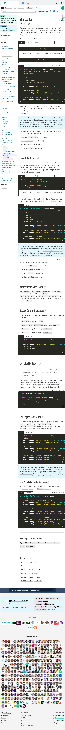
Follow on (52, 598)
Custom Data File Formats (8, 96)
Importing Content (7, 56)
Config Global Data (7, 91)
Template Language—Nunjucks (31, 581)
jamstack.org (6, 607)
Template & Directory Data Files (9, 87)
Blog (15, 8)
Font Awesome (59, 715)
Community (21, 8)
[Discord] (57, 11)
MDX (4, 107)
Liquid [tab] (22, 42)
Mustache (4, 123)
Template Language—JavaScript (31, 573)
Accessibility (4, 715)
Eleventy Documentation (26, 16)
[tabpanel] (41, 53)
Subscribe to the (44, 604)
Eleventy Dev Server (7, 167)
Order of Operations (7, 180)
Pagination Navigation (8, 75)
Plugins (4, 184)
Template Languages (7, 101)
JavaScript (4, 108)
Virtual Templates (6, 132)
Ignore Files (5, 139)
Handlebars (5, 121)
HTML (3, 103)
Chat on (41, 610)
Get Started (8, 8)
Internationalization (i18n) (9, 163)
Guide (4, 42)
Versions (38, 8)
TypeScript (5, 112)
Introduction (6, 35)
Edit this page (7, 713)
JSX (4, 110)
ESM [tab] (21, 66)
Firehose (3, 720)
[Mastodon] (50, 11)
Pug (3, 128)
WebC (3, 116)
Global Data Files (7, 89)
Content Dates (5, 69)
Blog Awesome (58, 723)
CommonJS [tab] (28, 66)
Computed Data (7, 93)
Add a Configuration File (8, 50)
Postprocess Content (7, 142)
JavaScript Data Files (7, 95)
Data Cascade (5, 81)
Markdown (4, 105)
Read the (39, 598)
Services (4, 188)
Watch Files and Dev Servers (9, 165)
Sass (3, 130)
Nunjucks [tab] (29, 42)
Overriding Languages (7, 134)
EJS (3, 125)
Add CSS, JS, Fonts (6, 54)
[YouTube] (47, 11)
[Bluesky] (54, 11)
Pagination (5, 73)
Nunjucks (4, 117)
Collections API (6, 67)
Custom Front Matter (9, 84)
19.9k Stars (26, 723)
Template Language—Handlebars (32, 570)
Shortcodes (5, 155)
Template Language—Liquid (30, 577)
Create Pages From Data (8, 71)
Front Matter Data (7, 83)
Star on (55, 607)
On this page (25, 24)
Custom (4, 114)
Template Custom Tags (28, 562)
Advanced (4, 173)
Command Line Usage (7, 48)
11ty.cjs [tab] (45, 42)
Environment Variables (8, 161)
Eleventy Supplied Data (7, 79)
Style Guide (4, 723)
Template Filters (26, 566)
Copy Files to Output (7, 52)
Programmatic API (6, 177)
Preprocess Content (7, 140)
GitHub (42, 11)
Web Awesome (59, 718)
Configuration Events (7, 179)
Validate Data (5, 98)
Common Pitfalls (6, 171)
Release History (6, 175)
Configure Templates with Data (8, 59)
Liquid (3, 119)
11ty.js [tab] (36, 42)
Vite (3, 169)
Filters (3, 144)
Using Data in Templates (8, 77)
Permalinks (4, 62)
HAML (3, 127)
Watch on (41, 607)
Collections (4, 66)
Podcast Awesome (57, 720)
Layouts (4, 64)
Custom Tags (24, 33)
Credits (3, 718)
